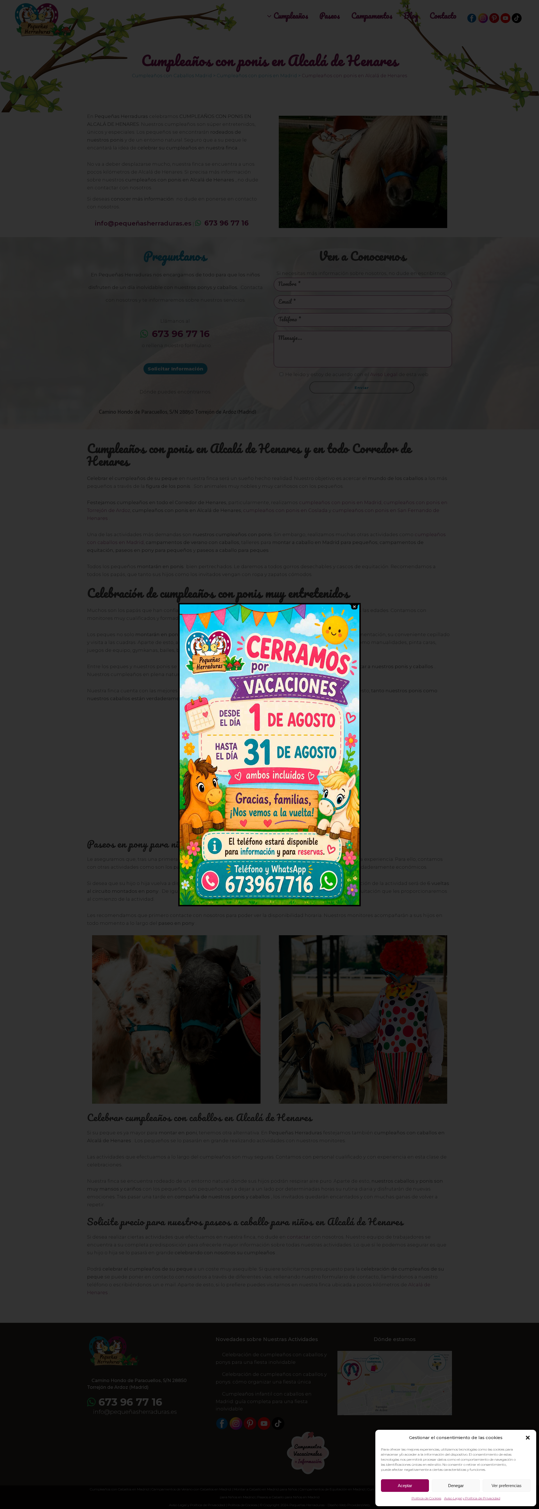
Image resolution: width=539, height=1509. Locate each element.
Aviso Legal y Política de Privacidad (472, 1498)
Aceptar (405, 1485)
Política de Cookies (426, 1498)
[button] (528, 1437)
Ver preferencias (507, 1485)
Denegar (456, 1485)
